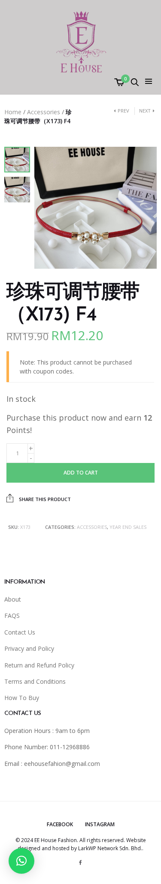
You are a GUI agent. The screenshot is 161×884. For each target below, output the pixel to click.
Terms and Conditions (35, 681)
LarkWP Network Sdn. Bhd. (110, 848)
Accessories (43, 112)
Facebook (60, 824)
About (12, 599)
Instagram (100, 824)
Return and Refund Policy (39, 665)
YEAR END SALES (127, 527)
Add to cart (81, 472)
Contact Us (19, 632)
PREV (123, 110)
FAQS (12, 615)
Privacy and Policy (29, 648)
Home (12, 112)
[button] (21, 861)
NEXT (145, 110)
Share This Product (44, 499)
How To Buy (21, 698)
